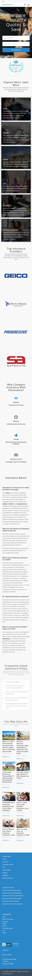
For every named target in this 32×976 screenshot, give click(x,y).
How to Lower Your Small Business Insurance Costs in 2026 (23, 806)
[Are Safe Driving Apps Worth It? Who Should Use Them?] (23, 766)
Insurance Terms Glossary (10, 901)
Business (5, 921)
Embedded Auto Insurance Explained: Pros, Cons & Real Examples (8, 806)
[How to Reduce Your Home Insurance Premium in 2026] (8, 823)
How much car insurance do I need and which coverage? (15, 488)
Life (3, 930)
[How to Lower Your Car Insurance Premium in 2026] (23, 823)
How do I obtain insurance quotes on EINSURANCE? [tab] (17, 693)
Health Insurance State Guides (12, 893)
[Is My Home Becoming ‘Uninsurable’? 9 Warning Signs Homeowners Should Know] (8, 766)
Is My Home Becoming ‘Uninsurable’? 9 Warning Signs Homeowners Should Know (8, 777)
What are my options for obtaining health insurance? (15, 530)
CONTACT (5, 950)
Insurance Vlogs (7, 928)
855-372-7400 (6, 955)
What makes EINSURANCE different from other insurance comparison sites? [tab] (16, 706)
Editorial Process (7, 878)
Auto (3, 917)
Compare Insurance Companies (12, 904)
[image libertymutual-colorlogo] (16, 304)
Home (4, 926)
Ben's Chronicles (7, 919)
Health (4, 924)
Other (4, 933)
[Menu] (28, 5)
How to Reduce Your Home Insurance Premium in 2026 (8, 832)
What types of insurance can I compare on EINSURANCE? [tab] (14, 687)
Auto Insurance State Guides (11, 890)
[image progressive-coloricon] (16, 333)
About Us (5, 862)
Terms (4, 859)
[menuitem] (24, 5)
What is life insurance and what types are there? (14, 628)
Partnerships (6, 870)
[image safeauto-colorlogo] (16, 361)
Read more (5, 757)
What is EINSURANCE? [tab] (12, 682)
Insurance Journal (8, 887)
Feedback (5, 875)
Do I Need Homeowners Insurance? (15, 596)
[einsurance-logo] (8, 5)
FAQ (3, 867)
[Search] (24, 5)
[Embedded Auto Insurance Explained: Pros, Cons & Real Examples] (8, 796)
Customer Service (8, 864)
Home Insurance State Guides (11, 898)
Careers (4, 873)
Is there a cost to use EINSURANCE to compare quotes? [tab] (16, 699)
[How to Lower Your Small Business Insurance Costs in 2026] (23, 796)
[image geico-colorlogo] (16, 276)
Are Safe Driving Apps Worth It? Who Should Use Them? (23, 775)
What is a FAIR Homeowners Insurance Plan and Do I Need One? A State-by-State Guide (8, 746)
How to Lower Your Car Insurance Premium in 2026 (23, 832)
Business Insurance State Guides (12, 896)
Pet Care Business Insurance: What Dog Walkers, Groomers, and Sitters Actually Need (23, 747)
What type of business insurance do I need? (15, 559)
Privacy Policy (6, 856)
